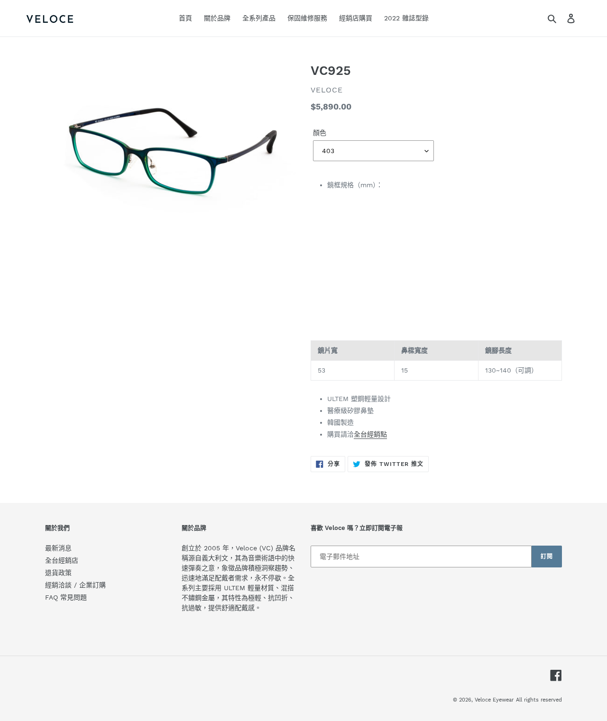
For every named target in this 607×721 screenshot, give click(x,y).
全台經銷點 (370, 434)
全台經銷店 (61, 560)
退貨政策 (58, 572)
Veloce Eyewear (494, 700)
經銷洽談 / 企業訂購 (75, 585)
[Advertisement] (436, 265)
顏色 (319, 133)
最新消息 (58, 548)
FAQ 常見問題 (66, 597)
